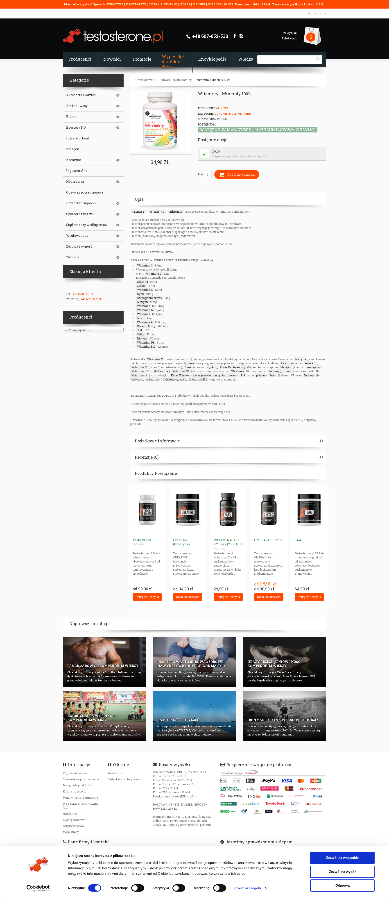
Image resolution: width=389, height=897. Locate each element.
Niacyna (142, 281)
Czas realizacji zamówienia (81, 779)
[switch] (137, 888)
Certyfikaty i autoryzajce (123, 779)
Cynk (140, 294)
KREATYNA (115, 4)
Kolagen (72, 149)
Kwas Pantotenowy (232, 367)
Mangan (142, 302)
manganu (313, 367)
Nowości (112, 59)
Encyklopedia (212, 59)
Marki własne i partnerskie (80, 797)
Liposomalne (77, 171)
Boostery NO (76, 127)
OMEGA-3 (155, 4)
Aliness (222, 108)
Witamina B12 (146, 346)
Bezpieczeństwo (73, 826)
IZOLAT (185, 4)
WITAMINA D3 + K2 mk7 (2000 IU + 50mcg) (228, 544)
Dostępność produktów (77, 785)
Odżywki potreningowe (84, 192)
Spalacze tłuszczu (80, 214)
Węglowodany (77, 235)
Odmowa (342, 885)
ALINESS (138, 211)
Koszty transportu (74, 791)
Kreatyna (73, 160)
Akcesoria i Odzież (81, 95)
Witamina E (145, 289)
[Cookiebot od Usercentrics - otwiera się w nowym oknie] (38, 888)
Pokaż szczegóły (247, 888)
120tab (216, 151)
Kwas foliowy (146, 326)
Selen (140, 334)
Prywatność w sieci (75, 773)
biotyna (136, 379)
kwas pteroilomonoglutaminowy (214, 375)
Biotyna (142, 338)
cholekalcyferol (174, 379)
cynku (211, 367)
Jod (139, 330)
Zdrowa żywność (79, 246)
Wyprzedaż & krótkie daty (173, 62)
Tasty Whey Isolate (142, 542)
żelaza (309, 363)
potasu (260, 375)
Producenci (80, 59)
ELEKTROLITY (136, 4)
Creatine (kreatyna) (181, 542)
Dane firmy (115, 773)
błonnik (189, 363)
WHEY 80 (170, 4)
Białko (71, 116)
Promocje (142, 59)
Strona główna (144, 80)
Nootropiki (75, 181)
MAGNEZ (199, 4)
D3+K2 (228, 4)
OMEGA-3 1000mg (268, 540)
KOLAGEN (215, 4)
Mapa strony (71, 832)
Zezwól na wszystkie (342, 858)
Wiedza (245, 59)
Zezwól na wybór (342, 872)
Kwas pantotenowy (149, 298)
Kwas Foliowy (180, 375)
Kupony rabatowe (74, 820)
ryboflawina (160, 371)
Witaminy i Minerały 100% (213, 80)
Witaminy (157, 211)
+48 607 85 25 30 (82, 294)
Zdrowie (165, 80)
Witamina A (145, 322)
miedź (288, 371)
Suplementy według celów (87, 225)
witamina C (153, 273)
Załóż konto (289, 38)
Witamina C (145, 265)
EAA (298, 540)
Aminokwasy (77, 106)
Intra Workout (77, 138)
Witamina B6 (145, 310)
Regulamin (70, 813)
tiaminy (274, 371)
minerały (176, 211)
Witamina (143, 306)
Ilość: (201, 174)
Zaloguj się (290, 33)
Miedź (141, 318)
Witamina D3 (145, 342)
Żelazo (141, 285)
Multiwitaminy (182, 80)
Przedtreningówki (81, 203)
